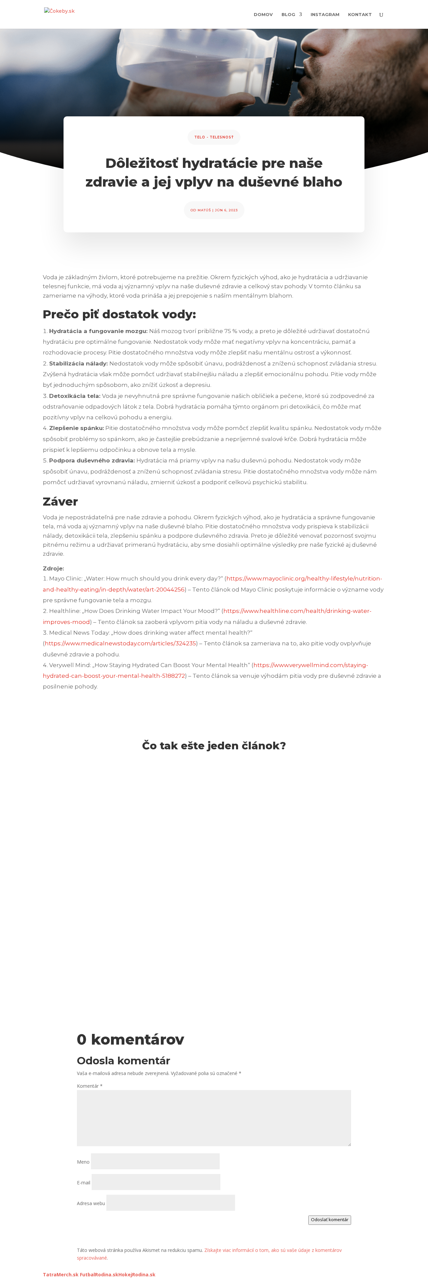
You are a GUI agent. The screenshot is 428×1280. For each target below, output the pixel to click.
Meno (83, 1162)
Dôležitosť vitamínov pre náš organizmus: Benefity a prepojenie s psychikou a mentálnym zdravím (203, 964)
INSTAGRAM (325, 14)
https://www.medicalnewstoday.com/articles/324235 (120, 643)
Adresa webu (91, 1203)
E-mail (83, 1182)
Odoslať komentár (329, 1219)
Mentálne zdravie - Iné (75, 796)
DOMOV (263, 14)
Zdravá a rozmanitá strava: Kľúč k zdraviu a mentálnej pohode (145, 874)
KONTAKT (360, 14)
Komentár (90, 1086)
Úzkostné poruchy (167, 796)
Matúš (204, 210)
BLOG (288, 14)
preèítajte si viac (67, 822)
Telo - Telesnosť (214, 137)
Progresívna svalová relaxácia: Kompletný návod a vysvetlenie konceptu (163, 785)
